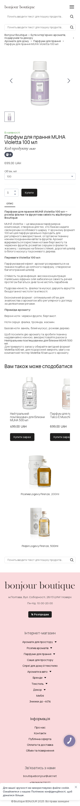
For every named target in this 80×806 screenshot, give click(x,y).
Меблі (40, 696)
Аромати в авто (37, 672)
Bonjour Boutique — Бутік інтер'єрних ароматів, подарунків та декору (35, 36)
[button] (72, 16)
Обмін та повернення (40, 750)
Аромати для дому (16, 41)
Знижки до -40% (40, 701)
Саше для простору (40, 660)
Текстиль (37, 684)
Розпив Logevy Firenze (35, 494)
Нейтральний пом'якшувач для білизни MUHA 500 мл (27, 417)
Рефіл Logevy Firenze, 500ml (40, 546)
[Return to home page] (19, 7)
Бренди (37, 678)
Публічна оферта (40, 739)
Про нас (40, 727)
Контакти (40, 733)
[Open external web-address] (40, 471)
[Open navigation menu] (72, 7)
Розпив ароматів (37, 648)
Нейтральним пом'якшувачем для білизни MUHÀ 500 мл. (38, 342)
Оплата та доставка (40, 745)
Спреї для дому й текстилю (40, 666)
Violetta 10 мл (39, 353)
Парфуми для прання (47, 41)
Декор (37, 690)
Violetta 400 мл (14, 349)
